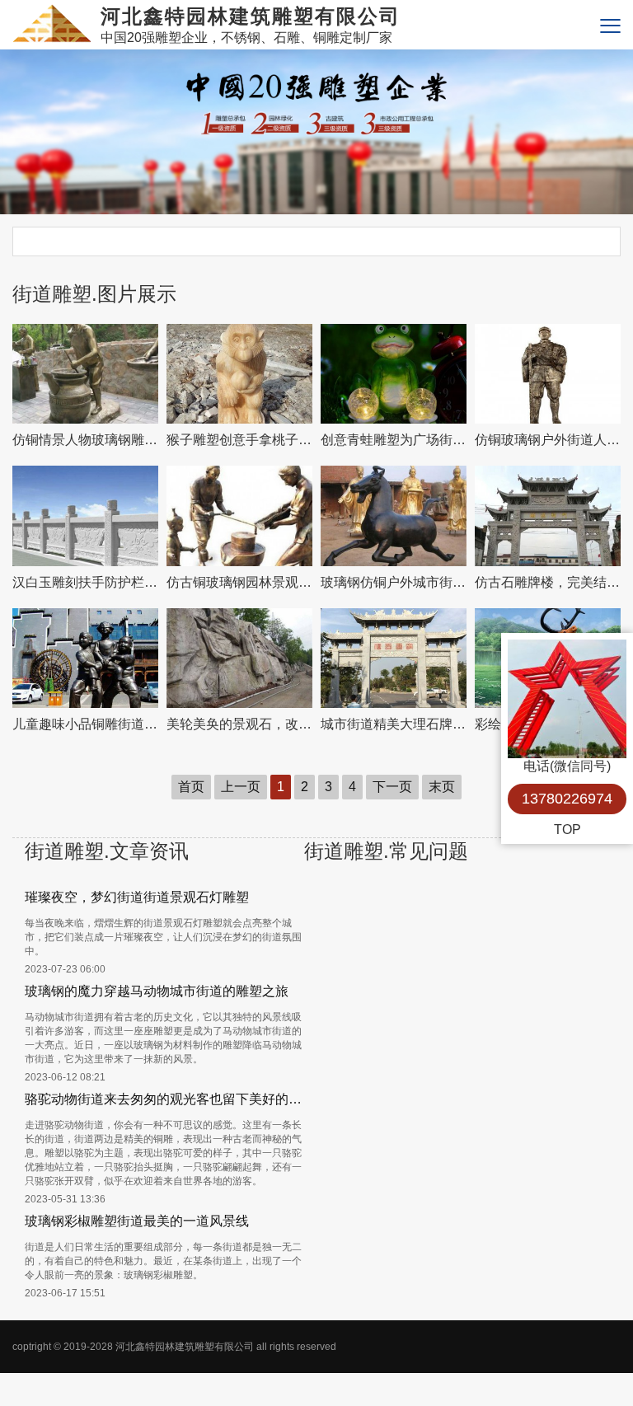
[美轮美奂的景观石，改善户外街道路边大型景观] (239, 658)
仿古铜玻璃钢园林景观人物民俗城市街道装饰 (239, 582)
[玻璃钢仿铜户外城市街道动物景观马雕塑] (394, 515)
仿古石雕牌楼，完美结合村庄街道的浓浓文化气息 (548, 582)
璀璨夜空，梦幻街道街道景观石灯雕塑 (137, 897)
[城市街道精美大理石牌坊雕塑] (394, 658)
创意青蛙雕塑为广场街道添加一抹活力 (394, 440)
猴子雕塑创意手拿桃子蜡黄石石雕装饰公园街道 (239, 440)
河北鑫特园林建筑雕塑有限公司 (184, 1346)
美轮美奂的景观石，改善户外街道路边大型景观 (239, 724)
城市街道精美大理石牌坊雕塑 (394, 724)
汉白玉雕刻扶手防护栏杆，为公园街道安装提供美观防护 (85, 582)
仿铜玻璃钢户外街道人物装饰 (548, 440)
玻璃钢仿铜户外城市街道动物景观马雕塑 (394, 582)
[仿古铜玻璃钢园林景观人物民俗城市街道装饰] (239, 515)
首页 (191, 787)
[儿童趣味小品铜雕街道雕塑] (85, 658)
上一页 (240, 787)
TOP (567, 830)
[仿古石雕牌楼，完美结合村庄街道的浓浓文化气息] (548, 515)
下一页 (392, 787)
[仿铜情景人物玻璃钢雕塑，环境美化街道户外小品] (85, 374)
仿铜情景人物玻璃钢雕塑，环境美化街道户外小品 (85, 440)
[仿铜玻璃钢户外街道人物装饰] (548, 374)
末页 (442, 787)
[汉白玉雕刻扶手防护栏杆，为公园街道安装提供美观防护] (85, 515)
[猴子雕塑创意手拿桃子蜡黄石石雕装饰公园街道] (239, 374)
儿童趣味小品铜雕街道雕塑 (85, 724)
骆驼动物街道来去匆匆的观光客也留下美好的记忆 (164, 1099)
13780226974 (567, 798)
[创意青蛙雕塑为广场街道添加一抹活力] (394, 374)
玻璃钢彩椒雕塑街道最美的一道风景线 (137, 1221)
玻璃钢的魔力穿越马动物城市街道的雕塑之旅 (156, 991)
